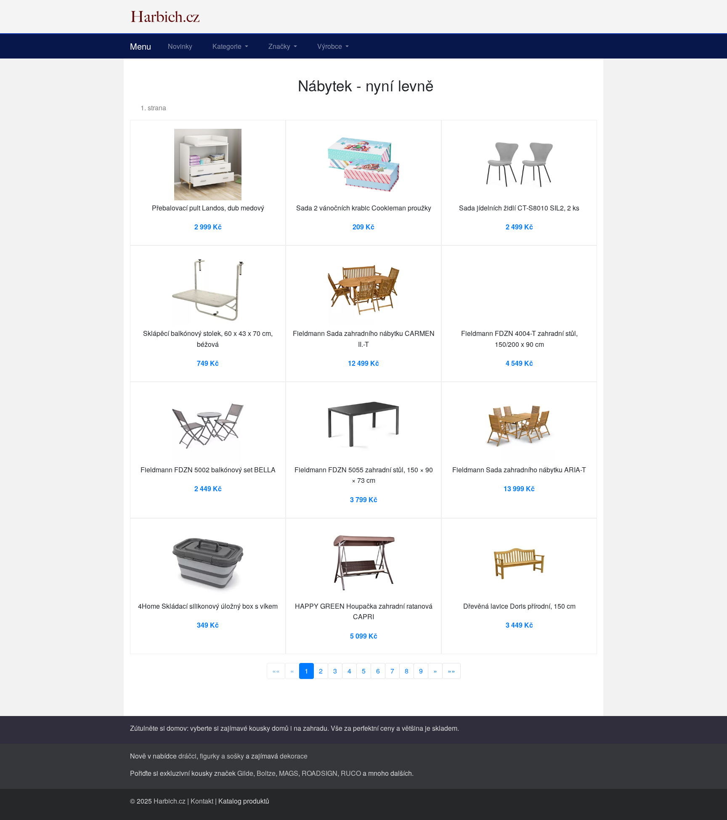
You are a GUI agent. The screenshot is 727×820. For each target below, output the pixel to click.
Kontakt (202, 801)
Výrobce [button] (330, 46)
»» (451, 671)
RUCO (351, 773)
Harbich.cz (170, 801)
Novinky (180, 46)
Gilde (245, 773)
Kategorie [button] (227, 46)
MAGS (288, 773)
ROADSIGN (319, 773)
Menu (140, 46)
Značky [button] (280, 46)
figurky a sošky (222, 756)
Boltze (266, 773)
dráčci (187, 756)
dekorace (294, 756)
